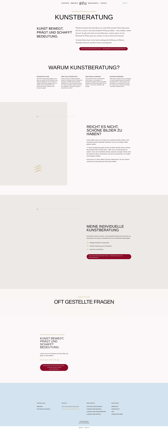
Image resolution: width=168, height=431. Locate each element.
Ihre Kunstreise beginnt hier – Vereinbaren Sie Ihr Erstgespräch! (103, 48)
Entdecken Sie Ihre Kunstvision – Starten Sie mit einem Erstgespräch (54, 367)
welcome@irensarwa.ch (70, 409)
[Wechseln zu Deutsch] (87, 427)
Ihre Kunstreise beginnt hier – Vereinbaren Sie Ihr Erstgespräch (106, 256)
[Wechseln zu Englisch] (125, 3)
